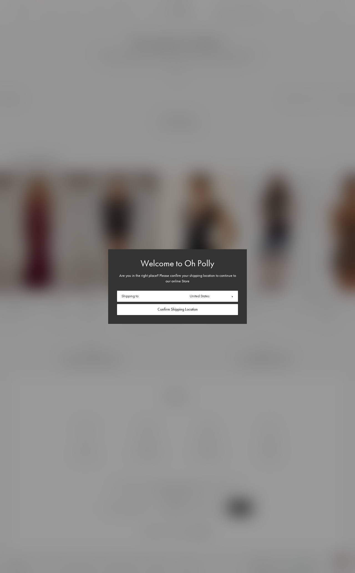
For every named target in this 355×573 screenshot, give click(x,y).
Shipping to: (130, 296)
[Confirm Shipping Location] (177, 309)
